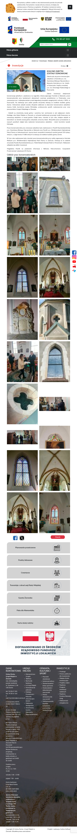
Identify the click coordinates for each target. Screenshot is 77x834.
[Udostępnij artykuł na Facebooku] (15, 538)
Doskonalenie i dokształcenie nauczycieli (47, 690)
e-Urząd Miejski (31, 685)
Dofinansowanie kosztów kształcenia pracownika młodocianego (48, 706)
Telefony (28, 678)
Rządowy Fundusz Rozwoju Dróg (65, 696)
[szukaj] (69, 44)
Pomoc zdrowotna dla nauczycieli (47, 697)
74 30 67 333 (63, 39)
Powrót (57, 537)
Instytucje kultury (48, 681)
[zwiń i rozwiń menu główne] (67, 50)
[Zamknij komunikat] (70, 7)
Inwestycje (43, 61)
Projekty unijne (64, 683)
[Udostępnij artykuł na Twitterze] (22, 538)
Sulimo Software (65, 829)
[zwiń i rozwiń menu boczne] (67, 55)
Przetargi (62, 671)
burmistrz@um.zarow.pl (17, 698)
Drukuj (64, 66)
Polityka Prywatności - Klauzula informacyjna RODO (30, 696)
